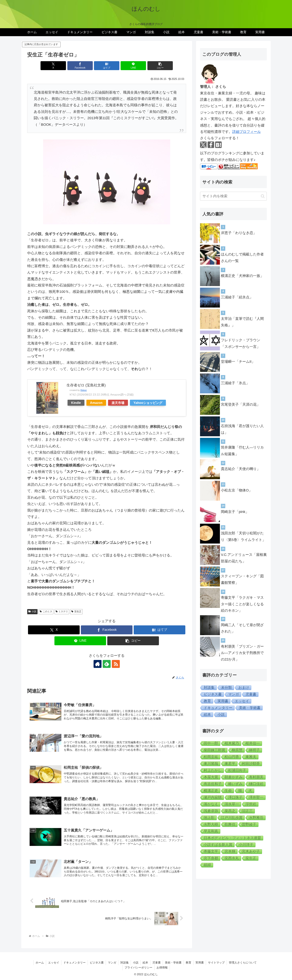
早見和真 (211, 831)
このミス (47, 611)
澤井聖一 (256, 797)
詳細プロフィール (246, 132)
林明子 (254, 750)
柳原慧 (237, 750)
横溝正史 (211, 791)
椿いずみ (235, 784)
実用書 (223, 701)
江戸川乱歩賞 (232, 818)
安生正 (77, 611)
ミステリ (63, 611)
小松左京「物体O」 (236, 490)
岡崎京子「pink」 (235, 512)
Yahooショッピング (147, 402)
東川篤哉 (211, 764)
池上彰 (209, 818)
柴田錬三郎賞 (214, 750)
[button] (160, 65)
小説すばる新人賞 (218, 845)
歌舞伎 (230, 824)
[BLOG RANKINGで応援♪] (229, 166)
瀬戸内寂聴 (213, 797)
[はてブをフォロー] (218, 144)
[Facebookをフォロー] (211, 144)
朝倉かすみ (234, 777)
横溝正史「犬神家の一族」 (242, 276)
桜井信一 (253, 743)
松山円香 (232, 757)
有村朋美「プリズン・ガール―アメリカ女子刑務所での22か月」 (242, 652)
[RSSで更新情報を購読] (116, 664)
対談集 (209, 688)
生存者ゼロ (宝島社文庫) (86, 385)
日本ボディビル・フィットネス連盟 (232, 838)
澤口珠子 (235, 797)
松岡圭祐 (211, 757)
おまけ (243, 688)
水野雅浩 (256, 818)
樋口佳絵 (256, 784)
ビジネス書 (213, 694)
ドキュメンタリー (218, 708)
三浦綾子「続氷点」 (237, 297)
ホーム (40, 962)
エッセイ (242, 701)
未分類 (226, 688)
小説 (34, 611)
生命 (228, 791)
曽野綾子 (249, 824)
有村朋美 (256, 777)
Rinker (83, 390)
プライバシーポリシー (138, 967)
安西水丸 (232, 858)
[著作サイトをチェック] (98, 664)
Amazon (96, 402)
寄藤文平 (211, 851)
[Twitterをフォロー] (203, 144)
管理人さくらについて (243, 962)
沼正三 (247, 811)
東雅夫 (251, 757)
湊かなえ (211, 804)
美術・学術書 (249, 708)
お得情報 (162, 967)
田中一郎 (211, 743)
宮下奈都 (211, 858)
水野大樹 (211, 824)
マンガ (233, 694)
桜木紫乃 (232, 743)
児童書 (251, 694)
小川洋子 (246, 845)
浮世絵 (251, 804)
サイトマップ (216, 962)
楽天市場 (118, 402)
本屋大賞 (211, 777)
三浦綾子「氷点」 (235, 383)
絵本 (207, 715)
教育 (207, 701)
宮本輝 (230, 851)
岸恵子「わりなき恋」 (239, 233)
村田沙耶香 (251, 764)
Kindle (76, 402)
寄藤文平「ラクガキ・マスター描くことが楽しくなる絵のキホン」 (242, 604)
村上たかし (213, 770)
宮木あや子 (251, 851)
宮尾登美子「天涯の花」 (240, 404)
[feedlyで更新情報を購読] (107, 664)
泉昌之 (230, 811)
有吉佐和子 (213, 784)
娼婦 (207, 865)
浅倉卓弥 (211, 811)
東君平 (230, 764)
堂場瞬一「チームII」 (238, 362)
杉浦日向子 (237, 770)
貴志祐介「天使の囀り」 (240, 469)
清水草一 (232, 804)
